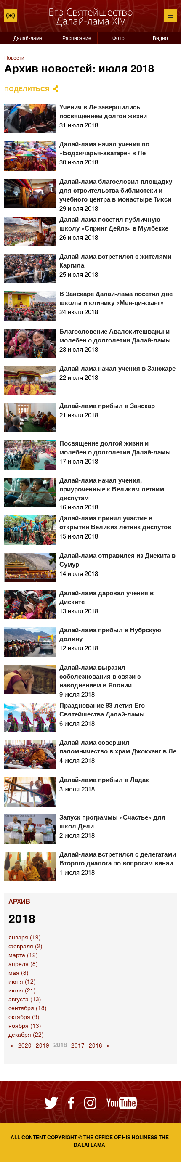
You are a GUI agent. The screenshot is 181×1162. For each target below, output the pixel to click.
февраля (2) (25, 946)
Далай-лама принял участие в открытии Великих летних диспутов (115, 522)
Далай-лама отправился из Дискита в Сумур (117, 560)
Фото (118, 37)
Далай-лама (28, 37)
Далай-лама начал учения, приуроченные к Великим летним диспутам (111, 488)
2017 (78, 1045)
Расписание (76, 37)
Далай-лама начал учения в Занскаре (117, 368)
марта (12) (23, 955)
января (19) (24, 937)
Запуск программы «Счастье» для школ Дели (112, 821)
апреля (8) (23, 964)
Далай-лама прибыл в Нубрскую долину (110, 634)
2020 (25, 1045)
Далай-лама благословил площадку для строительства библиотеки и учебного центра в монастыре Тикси (115, 190)
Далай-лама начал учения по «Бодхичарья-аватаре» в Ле (104, 148)
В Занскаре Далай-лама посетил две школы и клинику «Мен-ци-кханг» (116, 298)
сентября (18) (27, 1008)
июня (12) (22, 981)
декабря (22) (26, 1034)
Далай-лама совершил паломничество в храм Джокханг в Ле (117, 747)
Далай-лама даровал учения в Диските (106, 597)
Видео (160, 37)
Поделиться (27, 88)
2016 (95, 1045)
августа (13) (24, 999)
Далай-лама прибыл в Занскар (107, 405)
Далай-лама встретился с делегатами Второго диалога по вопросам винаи (117, 858)
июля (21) (22, 990)
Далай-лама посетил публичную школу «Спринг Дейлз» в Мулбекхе (113, 224)
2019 (42, 1045)
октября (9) (24, 1017)
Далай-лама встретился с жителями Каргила (115, 261)
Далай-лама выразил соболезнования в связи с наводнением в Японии (100, 676)
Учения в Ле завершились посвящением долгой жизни (103, 111)
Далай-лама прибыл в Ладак (104, 779)
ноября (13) (24, 1025)
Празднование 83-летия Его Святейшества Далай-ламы (102, 709)
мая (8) (18, 972)
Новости (14, 57)
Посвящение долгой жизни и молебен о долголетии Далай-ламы (115, 447)
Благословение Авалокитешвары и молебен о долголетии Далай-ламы (115, 335)
